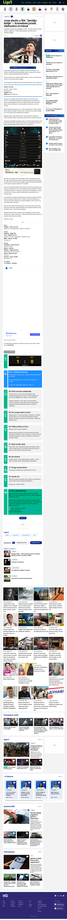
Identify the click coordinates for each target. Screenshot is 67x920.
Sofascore (14, 340)
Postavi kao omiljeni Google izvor (19, 67)
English (30, 904)
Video (30, 901)
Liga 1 (50, 2)
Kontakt (39, 911)
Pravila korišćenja (42, 904)
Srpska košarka (40, 790)
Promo (6, 879)
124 (47, 143)
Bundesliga (44, 2)
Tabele (54, 2)
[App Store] (59, 908)
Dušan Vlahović (26, 535)
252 (47, 127)
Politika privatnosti (42, 906)
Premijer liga (28, 2)
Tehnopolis (20, 902)
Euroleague (14, 559)
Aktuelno (7, 837)
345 (47, 119)
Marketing (40, 901)
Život (4, 906)
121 (46, 148)
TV (29, 902)
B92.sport (37, 35)
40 (9, 551)
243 (47, 136)
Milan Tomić (9, 797)
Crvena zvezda (15, 567)
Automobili (20, 904)
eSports (20, 901)
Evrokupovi (14, 576)
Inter (34, 535)
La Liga (34, 2)
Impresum (40, 902)
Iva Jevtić (38, 797)
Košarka (14, 551)
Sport (4, 902)
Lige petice (7, 16)
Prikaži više (23, 518)
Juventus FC (16, 535)
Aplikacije (40, 907)
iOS (32, 855)
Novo (22, 2)
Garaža (32, 810)
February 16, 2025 (27, 511)
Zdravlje (13, 901)
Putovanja (13, 902)
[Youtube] (63, 895)
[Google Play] (59, 904)
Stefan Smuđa (25, 797)
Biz (3, 904)
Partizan (33, 743)
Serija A (39, 2)
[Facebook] (55, 895)
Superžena (13, 906)
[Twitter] (58, 895)
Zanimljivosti (21, 837)
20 (59, 782)
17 (31, 719)
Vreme (30, 906)
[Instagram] (61, 895)
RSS (38, 909)
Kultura (12, 904)
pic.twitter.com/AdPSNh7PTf (28, 510)
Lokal (19, 906)
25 (46, 719)
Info (4, 901)
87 (11, 16)
